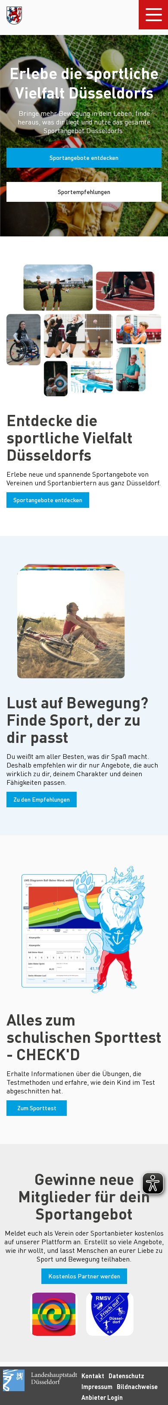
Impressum (96, 1386)
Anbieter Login (102, 1397)
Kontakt (92, 1376)
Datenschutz (126, 1376)
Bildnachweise (137, 1386)
